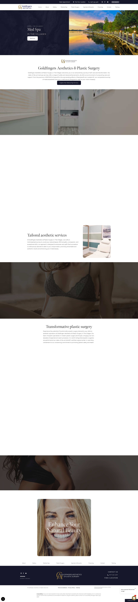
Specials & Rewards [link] (88, 7)
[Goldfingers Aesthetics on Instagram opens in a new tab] (102, 2)
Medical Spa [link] (64, 7)
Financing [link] (100, 7)
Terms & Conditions (62, 587)
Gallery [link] (55, 7)
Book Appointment (65, 2)
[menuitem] (102, 2)
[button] (3, 599)
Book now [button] (32, 38)
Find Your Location (80, 2)
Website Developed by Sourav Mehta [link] (102, 588)
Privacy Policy (71, 587)
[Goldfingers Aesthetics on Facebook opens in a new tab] (105, 2)
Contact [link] (109, 7)
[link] (25, 577)
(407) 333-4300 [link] (94, 2)
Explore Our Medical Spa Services (69, 83)
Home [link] (40, 7)
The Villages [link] (38, 26)
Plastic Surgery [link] (75, 7)
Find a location (111, 578)
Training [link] (117, 7)
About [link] (47, 7)
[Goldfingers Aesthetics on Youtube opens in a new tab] (107, 2)
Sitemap (78, 587)
